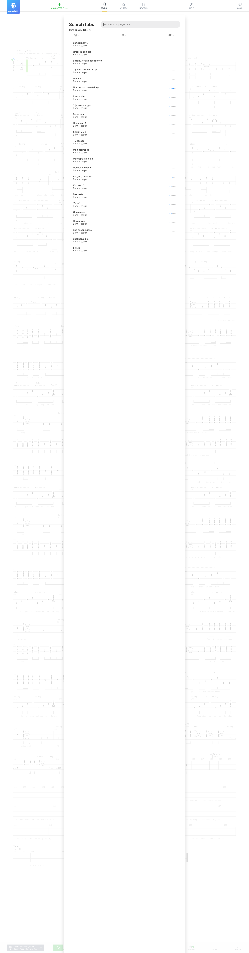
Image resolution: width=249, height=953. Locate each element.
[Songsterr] (13, 7)
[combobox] (77, 35)
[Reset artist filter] (89, 30)
